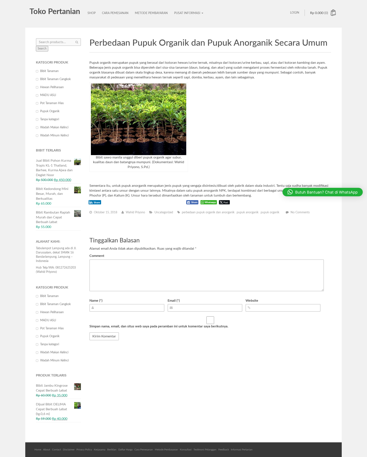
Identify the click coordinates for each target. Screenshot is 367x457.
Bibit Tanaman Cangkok (55, 79)
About (46, 449)
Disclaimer (69, 449)
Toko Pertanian (55, 12)
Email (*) (174, 300)
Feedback (223, 449)
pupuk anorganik (247, 212)
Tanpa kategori (49, 119)
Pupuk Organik (49, 111)
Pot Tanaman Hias (52, 103)
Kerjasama (99, 449)
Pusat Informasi (187, 13)
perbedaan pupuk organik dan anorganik (208, 212)
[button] (322, 192)
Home (37, 449)
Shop (92, 13)
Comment (96, 256)
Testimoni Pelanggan (204, 449)
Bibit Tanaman (49, 71)
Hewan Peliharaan (52, 87)
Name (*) (95, 300)
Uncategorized (163, 212)
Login (294, 12)
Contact (56, 449)
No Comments (300, 212)
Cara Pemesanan (115, 13)
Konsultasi (186, 449)
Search (42, 48)
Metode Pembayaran (151, 13)
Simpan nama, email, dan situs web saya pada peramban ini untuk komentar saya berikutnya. (158, 326)
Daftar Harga (125, 449)
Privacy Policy (84, 449)
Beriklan (111, 449)
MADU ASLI (48, 95)
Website (252, 300)
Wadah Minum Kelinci (54, 135)
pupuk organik (270, 212)
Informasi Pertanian (242, 449)
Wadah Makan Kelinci (54, 127)
